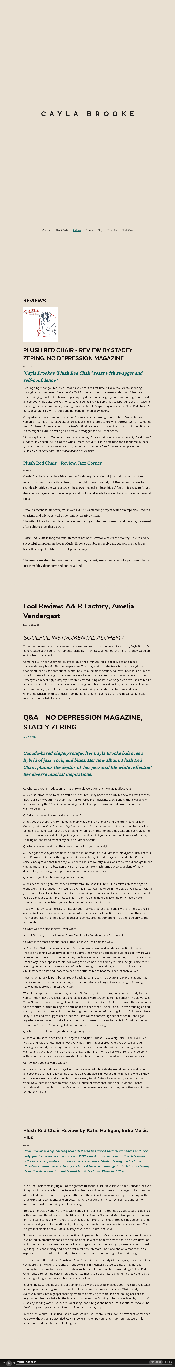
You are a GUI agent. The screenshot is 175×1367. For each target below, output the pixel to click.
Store (88, 230)
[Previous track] (4, 1363)
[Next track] (14, 1363)
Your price (156, 1362)
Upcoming (112, 230)
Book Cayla (127, 230)
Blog (100, 230)
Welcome (46, 230)
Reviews (77, 230)
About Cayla (62, 230)
